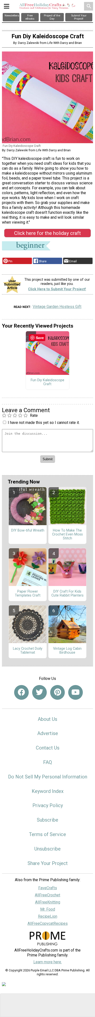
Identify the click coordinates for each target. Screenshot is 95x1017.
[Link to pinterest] (57, 692)
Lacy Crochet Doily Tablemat (27, 651)
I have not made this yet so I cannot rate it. (44, 422)
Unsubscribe (47, 849)
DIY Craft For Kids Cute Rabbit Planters (67, 593)
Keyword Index (48, 791)
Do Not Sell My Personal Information (47, 777)
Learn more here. (47, 962)
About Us (47, 719)
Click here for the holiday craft (47, 233)
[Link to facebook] (21, 692)
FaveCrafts (47, 888)
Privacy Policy (47, 805)
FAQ (47, 762)
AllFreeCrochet (47, 895)
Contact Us (47, 748)
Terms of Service (47, 834)
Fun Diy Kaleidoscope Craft (47, 382)
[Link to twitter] (39, 692)
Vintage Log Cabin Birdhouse (67, 651)
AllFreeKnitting (47, 902)
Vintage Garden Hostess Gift (57, 306)
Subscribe (47, 820)
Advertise (47, 733)
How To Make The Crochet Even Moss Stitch (67, 534)
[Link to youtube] (75, 692)
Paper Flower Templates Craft (27, 593)
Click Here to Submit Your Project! (57, 289)
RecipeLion (47, 916)
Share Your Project (48, 863)
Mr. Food (47, 909)
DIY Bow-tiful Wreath (27, 531)
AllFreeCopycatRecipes (48, 923)
